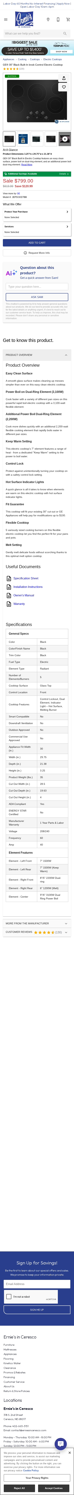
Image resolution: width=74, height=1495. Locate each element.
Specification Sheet (25, 578)
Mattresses (10, 1349)
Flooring (8, 1358)
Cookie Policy (31, 1470)
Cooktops (35, 59)
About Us (9, 1386)
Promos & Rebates (15, 1372)
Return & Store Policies (17, 1391)
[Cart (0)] (68, 19)
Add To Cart (37, 242)
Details (62, 174)
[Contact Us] (58, 19)
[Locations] (48, 19)
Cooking (22, 59)
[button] (5, 19)
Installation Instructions (28, 586)
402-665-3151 (20, 1426)
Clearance (10, 1368)
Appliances (8, 59)
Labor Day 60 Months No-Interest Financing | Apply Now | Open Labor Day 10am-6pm (37, 5)
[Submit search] (65, 33)
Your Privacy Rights (37, 1478)
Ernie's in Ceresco (18, 1408)
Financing (9, 1377)
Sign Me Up (37, 1309)
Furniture (9, 1344)
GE (18, 193)
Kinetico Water (12, 1363)
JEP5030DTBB (19, 197)
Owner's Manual (23, 595)
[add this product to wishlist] (64, 87)
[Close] (70, 1453)
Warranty (19, 603)
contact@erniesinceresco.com (28, 1430)
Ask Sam (37, 297)
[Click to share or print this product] (64, 78)
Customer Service (14, 1382)
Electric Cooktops (52, 59)
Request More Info (39, 252)
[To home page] (24, 19)
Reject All (19, 1488)
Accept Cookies (54, 1488)
